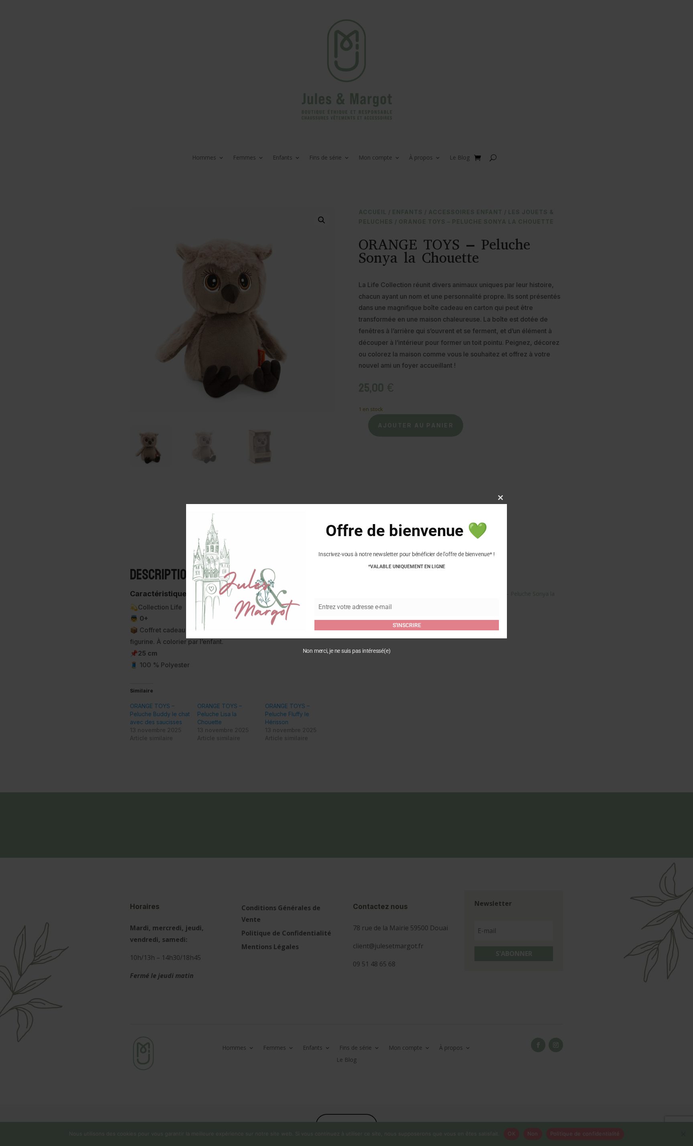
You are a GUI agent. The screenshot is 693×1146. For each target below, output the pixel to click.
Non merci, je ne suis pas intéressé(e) (347, 650)
